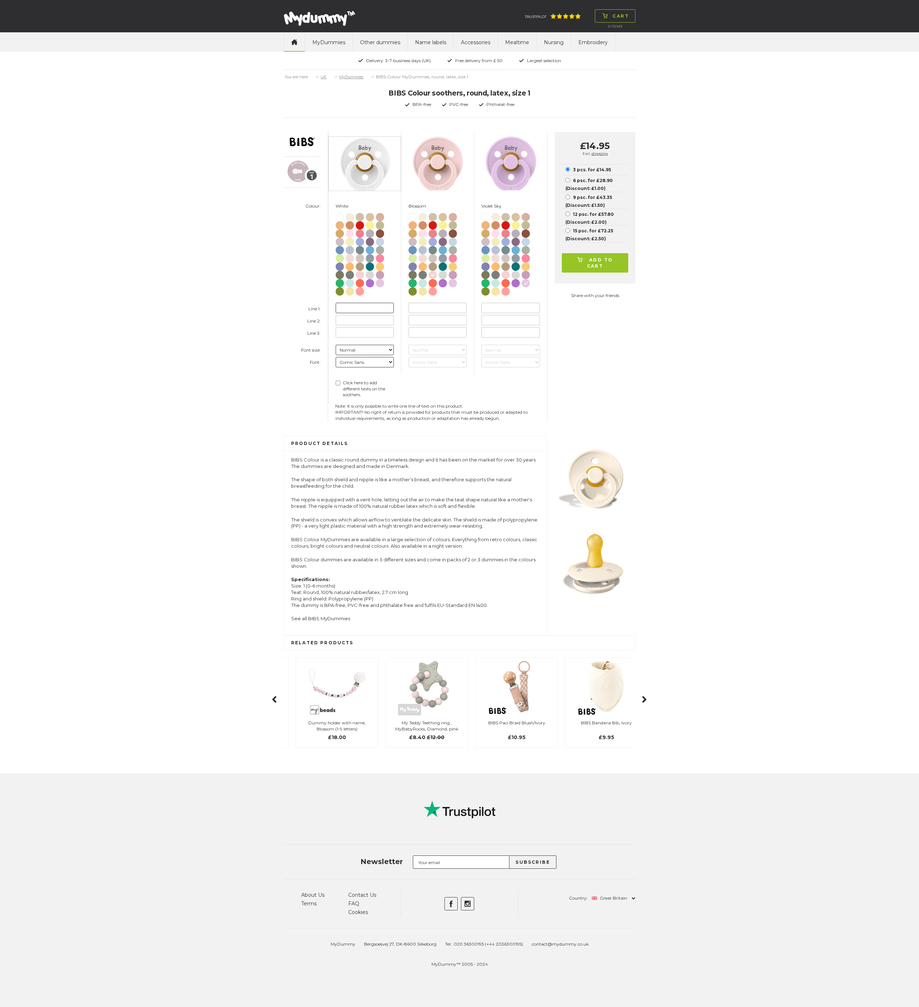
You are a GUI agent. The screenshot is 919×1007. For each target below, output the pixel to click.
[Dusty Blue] (350, 248)
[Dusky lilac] (340, 240)
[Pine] (350, 273)
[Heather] (380, 273)
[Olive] (340, 273)
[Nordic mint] (350, 281)
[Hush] (360, 240)
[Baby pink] (350, 232)
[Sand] (360, 215)
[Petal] (350, 257)
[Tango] (360, 281)
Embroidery (593, 42)
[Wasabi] (340, 290)
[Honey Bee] (380, 265)
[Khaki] (380, 224)
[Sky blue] (340, 248)
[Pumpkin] (340, 224)
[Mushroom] (360, 257)
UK (324, 76)
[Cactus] (340, 281)
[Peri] (340, 265)
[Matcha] (340, 257)
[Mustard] (340, 232)
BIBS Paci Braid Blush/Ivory (504, 722)
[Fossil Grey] (370, 232)
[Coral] (360, 232)
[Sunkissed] (350, 265)
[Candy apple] (360, 224)
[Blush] (380, 215)
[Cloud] (370, 257)
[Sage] (380, 248)
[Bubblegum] (380, 257)
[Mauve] (370, 240)
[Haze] (370, 273)
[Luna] (350, 240)
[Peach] (350, 224)
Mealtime (517, 42)
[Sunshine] (370, 224)
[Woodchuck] (380, 232)
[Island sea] (360, 248)
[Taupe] (360, 265)
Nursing (554, 42)
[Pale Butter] (350, 290)
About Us (313, 895)
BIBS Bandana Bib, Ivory (594, 722)
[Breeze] (370, 248)
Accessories (475, 42)
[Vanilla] (370, 215)
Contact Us (362, 895)
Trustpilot (535, 16)
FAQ (353, 903)
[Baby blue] (380, 240)
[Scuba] (370, 265)
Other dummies (380, 42)
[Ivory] (350, 215)
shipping (600, 153)
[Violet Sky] (380, 281)
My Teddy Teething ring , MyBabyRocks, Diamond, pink (414, 726)
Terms (309, 903)
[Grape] (370, 281)
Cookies (358, 912)
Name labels (430, 42)
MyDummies (328, 42)
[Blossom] (360, 273)
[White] (340, 216)
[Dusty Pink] (360, 290)
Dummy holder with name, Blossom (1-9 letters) (325, 726)
